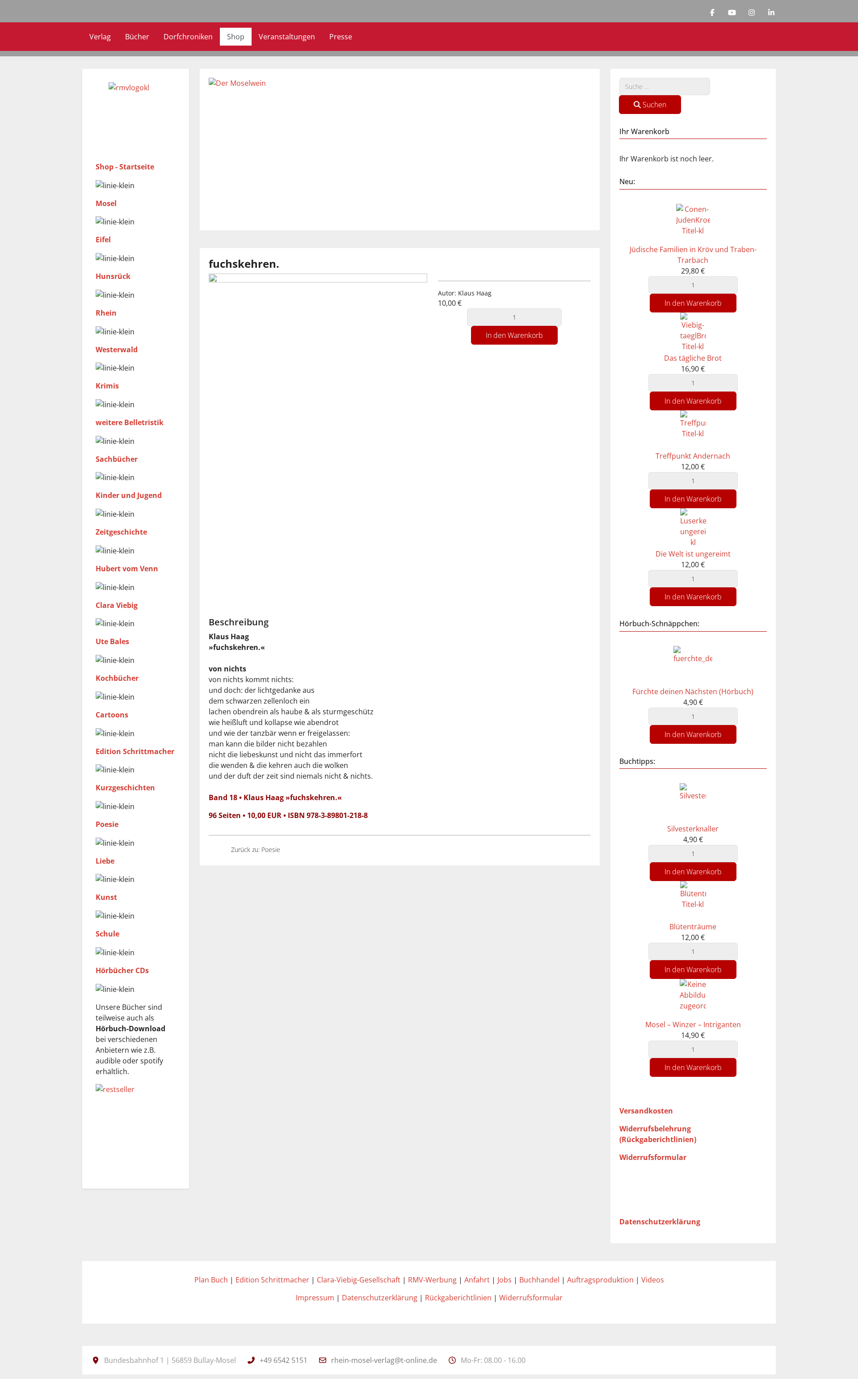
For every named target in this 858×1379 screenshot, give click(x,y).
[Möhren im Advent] (216, 849)
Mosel (106, 203)
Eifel (103, 240)
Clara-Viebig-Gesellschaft (358, 1280)
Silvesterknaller (693, 829)
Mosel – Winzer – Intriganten (693, 1024)
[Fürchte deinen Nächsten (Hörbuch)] (692, 665)
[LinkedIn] (771, 12)
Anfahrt (477, 1280)
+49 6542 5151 (283, 1360)
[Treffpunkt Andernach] (693, 429)
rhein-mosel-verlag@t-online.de (384, 1360)
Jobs (504, 1280)
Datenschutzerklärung (379, 1298)
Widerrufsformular (531, 1298)
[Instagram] (751, 12)
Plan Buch (211, 1280)
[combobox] (664, 86)
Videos (652, 1280)
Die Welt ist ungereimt (693, 554)
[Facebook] (712, 12)
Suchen (653, 105)
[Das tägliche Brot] (693, 332)
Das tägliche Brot (693, 358)
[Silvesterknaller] (693, 802)
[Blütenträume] (693, 900)
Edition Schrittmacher (272, 1280)
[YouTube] (732, 12)
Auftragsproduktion (600, 1280)
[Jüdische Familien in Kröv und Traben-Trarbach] (693, 223)
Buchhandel (539, 1280)
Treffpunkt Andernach (693, 456)
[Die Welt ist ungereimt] (295, 849)
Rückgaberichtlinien (458, 1298)
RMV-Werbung (432, 1280)
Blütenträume (692, 927)
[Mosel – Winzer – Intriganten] (693, 999)
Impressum (315, 1298)
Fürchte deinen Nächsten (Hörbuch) (692, 691)
